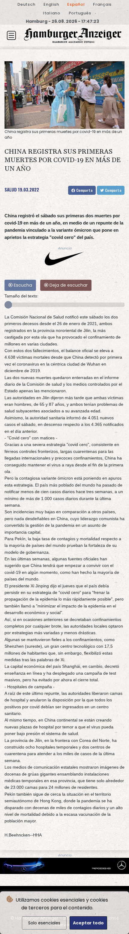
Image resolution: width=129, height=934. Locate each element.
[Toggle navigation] (11, 35)
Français (102, 4)
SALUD (10, 189)
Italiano (51, 13)
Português (80, 13)
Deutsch (26, 4)
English (51, 4)
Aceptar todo (88, 923)
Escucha (22, 285)
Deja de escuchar (68, 285)
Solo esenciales (44, 923)
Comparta (83, 190)
